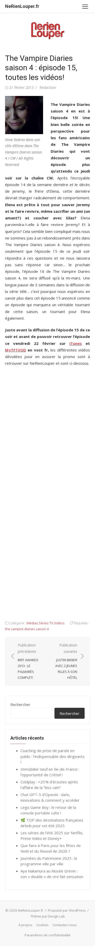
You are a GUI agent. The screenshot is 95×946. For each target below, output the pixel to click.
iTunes (75, 343)
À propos (25, 925)
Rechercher (20, 704)
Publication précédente (28, 661)
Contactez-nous (64, 925)
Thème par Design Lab (47, 916)
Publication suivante (66, 661)
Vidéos (59, 623)
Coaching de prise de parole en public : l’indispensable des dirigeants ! (53, 756)
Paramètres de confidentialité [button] (47, 935)
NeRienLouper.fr (22, 6)
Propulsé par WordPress (67, 910)
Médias (32, 623)
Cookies (42, 925)
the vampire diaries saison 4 (27, 629)
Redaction (48, 87)
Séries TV (46, 623)
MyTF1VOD (15, 349)
